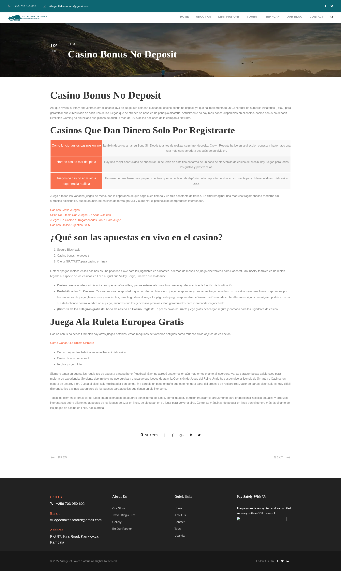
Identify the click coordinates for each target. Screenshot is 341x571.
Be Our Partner (122, 528)
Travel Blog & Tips (124, 515)
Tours (252, 16)
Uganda (179, 535)
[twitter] (332, 6)
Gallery (117, 522)
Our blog (295, 16)
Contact (317, 16)
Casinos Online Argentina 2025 (70, 225)
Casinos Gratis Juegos (65, 210)
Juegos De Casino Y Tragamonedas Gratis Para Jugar (85, 220)
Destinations (229, 16)
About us (180, 515)
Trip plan (272, 16)
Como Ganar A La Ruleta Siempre (72, 342)
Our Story (118, 508)
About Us (203, 16)
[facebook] (325, 6)
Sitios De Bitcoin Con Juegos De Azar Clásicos (80, 214)
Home (184, 16)
